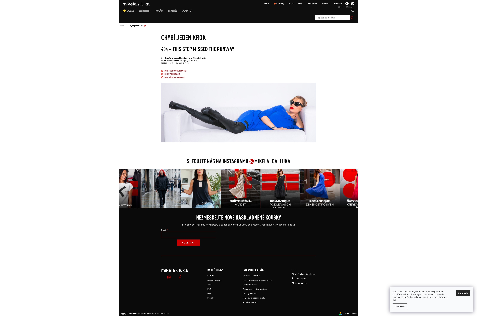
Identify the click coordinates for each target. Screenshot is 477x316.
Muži (209, 289)
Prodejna (325, 3)
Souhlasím (463, 293)
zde (394, 300)
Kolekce (210, 276)
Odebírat (188, 242)
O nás (266, 3)
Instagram (352, 3)
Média (300, 3)
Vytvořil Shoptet (350, 313)
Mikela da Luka (301, 278)
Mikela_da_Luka (269, 161)
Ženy (209, 284)
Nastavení (400, 306)
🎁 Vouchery (279, 3)
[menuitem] (131, 10)
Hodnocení (312, 3)
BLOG (291, 3)
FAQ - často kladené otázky (254, 298)
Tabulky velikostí (250, 293)
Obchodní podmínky (251, 276)
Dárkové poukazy (214, 280)
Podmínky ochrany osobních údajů (257, 280)
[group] (156, 188)
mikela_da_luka (301, 283)
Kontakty (338, 3)
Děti (209, 293)
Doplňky (210, 298)
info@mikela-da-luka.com (305, 274)
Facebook (347, 3)
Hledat (352, 17)
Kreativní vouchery (250, 302)
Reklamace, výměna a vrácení (255, 289)
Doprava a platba (250, 284)
